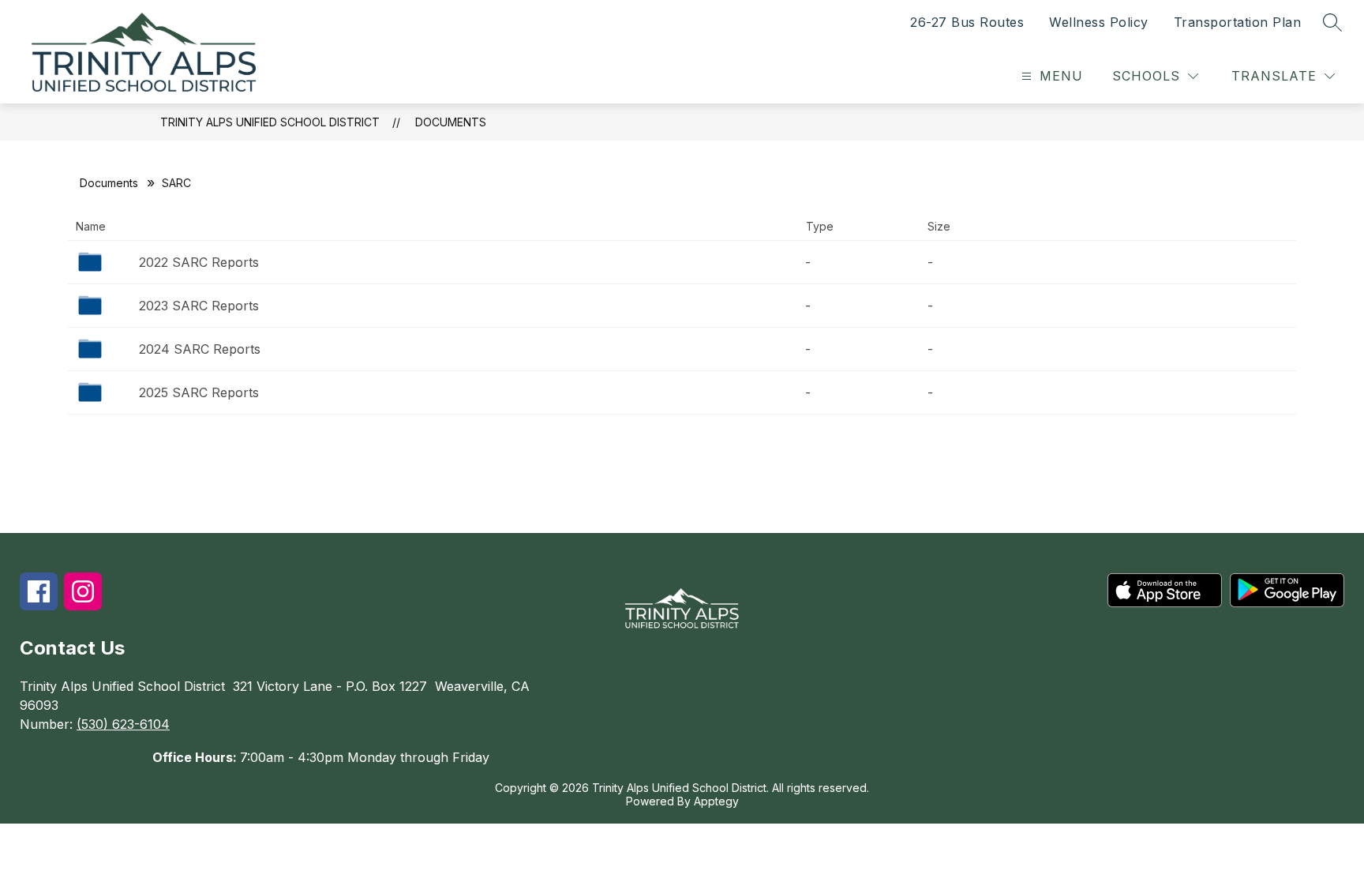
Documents (450, 122)
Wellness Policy (1099, 22)
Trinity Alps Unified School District (270, 122)
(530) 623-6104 (123, 724)
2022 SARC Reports (199, 262)
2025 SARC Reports (199, 392)
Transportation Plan (1238, 22)
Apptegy (716, 801)
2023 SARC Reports (199, 305)
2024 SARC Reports (199, 349)
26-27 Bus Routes (967, 22)
